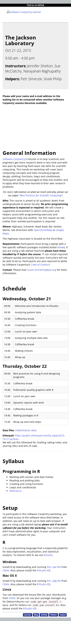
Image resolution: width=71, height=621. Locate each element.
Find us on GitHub (35, 5)
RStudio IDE (43, 570)
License (27, 615)
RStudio (48, 555)
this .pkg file (54, 580)
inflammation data (25, 430)
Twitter (53, 615)
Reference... (16, 490)
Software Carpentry (14, 159)
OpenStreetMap (43, 230)
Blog (36, 615)
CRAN (6, 570)
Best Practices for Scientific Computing (41, 195)
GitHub (44, 615)
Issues (63, 615)
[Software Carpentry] (24, 11)
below (60, 247)
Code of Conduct (40, 264)
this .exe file (54, 567)
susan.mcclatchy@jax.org (41, 269)
